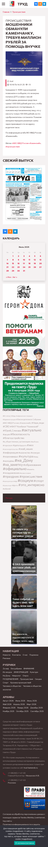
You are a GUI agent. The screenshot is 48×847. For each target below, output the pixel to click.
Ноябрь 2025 (8, 711)
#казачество (24, 452)
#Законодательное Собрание (28, 419)
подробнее (18, 831)
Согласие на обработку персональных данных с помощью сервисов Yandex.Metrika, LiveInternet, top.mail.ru (24, 817)
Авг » (15, 277)
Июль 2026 (20, 701)
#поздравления (11, 472)
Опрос (26, 675)
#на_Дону (24, 460)
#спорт (39, 480)
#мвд (36, 457)
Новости (6, 655)
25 (29, 267)
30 (18, 271)
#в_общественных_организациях (17, 441)
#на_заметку (13, 464)
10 (24, 260)
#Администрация (9, 419)
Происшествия (18, 12)
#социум (25, 480)
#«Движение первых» (24, 416)
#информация (10, 452)
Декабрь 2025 (36, 708)
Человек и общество (32, 686)
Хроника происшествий (20, 682)
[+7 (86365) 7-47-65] (5, 774)
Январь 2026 (22, 708)
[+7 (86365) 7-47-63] (5, 781)
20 (40, 263)
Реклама (6, 658)
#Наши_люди (37, 423)
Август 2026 (8, 701)
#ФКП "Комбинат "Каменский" (24, 426)
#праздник (11, 476)
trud (11, 81)
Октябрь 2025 (22, 711)
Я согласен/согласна (24, 843)
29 (13, 271)
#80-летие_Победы (9, 416)
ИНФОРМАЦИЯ (21, 672)
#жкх (30, 445)
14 (7, 263)
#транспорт (7, 485)
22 (13, 267)
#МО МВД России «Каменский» (26, 143)
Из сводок (7, 672)
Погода (9, 498)
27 (40, 267)
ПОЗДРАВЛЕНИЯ (10, 679)
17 (24, 263)
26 (35, 267)
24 (24, 267)
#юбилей (7, 489)
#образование (32, 464)
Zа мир (6, 668)
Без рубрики (16, 668)
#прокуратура (8, 481)
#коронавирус (10, 456)
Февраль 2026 (9, 708)
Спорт (5, 682)
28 (7, 271)
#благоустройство (13, 437)
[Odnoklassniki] (40, 4)
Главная (6, 12)
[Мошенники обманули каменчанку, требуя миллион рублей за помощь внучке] (24, 53)
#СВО (6, 426)
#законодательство (10, 449)
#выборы (35, 442)
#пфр (15, 481)
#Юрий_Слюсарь (12, 430)
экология (7, 689)
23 (18, 267)
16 (18, 263)
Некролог (16, 675)
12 (35, 260)
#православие (25, 473)
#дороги (23, 445)
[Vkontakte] (36, 4)
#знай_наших (26, 449)
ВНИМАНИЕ (29, 668)
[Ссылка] (12, 4)
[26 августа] (24, 194)
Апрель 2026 (19, 704)
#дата (16, 445)
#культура (26, 456)
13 (40, 260)
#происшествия (13, 146)
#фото (15, 485)
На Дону (6, 675)
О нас (25, 655)
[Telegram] (44, 4)
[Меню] (3, 4)
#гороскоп (8, 445)
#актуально (31, 430)
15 (13, 263)
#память (30, 469)
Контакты (16, 655)
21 (7, 267)
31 (24, 271)
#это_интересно (31, 485)
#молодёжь (8, 461)
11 (29, 260)
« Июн (8, 277)
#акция (6, 434)
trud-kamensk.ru (31, 768)
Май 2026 (7, 704)
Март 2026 (31, 704)
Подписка (33, 655)
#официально (15, 468)
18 (29, 263)
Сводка (38, 679)
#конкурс (35, 452)
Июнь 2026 (32, 701)
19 (35, 263)
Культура (34, 672)
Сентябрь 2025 (37, 711)
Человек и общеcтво (12, 686)
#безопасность (20, 434)
